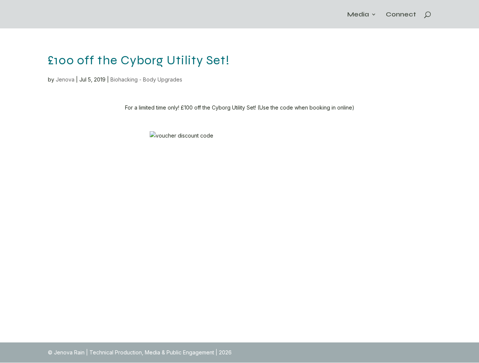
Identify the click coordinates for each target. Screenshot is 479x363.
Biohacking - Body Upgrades (146, 79)
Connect (401, 15)
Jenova (65, 79)
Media (358, 15)
